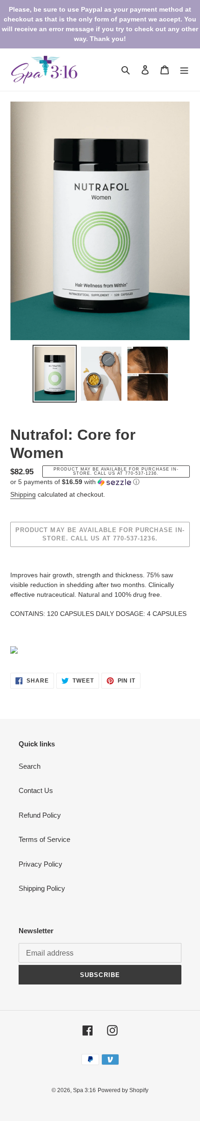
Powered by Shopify (123, 1090)
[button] (75, 482)
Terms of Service (44, 839)
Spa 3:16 (84, 1090)
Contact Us (36, 790)
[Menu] (184, 70)
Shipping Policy (42, 888)
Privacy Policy (40, 864)
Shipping (23, 494)
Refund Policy (40, 815)
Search (29, 766)
